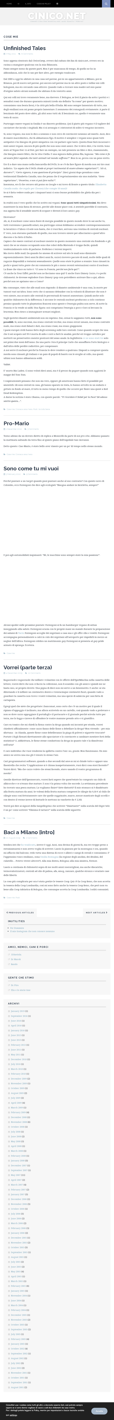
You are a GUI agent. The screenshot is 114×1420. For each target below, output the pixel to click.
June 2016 (16, 1020)
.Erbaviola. (16, 954)
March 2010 (17, 1069)
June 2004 (16, 1300)
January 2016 (18, 1030)
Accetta (99, 1411)
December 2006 (19, 1199)
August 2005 (17, 1257)
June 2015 (16, 1035)
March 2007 (17, 1184)
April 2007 (16, 1179)
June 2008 (16, 1136)
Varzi (21, 632)
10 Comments (34, 673)
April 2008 (16, 1146)
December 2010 (19, 1059)
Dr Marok (16, 959)
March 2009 (17, 1107)
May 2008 (16, 1141)
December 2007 (19, 1165)
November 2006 (19, 1204)
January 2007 (18, 1194)
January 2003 (18, 1343)
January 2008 (18, 1160)
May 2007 (16, 1175)
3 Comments (33, 429)
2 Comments (31, 838)
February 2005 (18, 1286)
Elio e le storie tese (20, 990)
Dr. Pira (15, 985)
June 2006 (16, 1218)
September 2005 (19, 1252)
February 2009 (18, 1112)
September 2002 (19, 1353)
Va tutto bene (44, 409)
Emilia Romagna (49, 856)
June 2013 (16, 1040)
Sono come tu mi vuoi (31, 468)
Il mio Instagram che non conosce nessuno (32, 931)
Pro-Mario (16, 423)
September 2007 (19, 1170)
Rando (14, 964)
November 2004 (19, 1295)
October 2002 (17, 1348)
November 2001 (19, 1372)
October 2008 (17, 1126)
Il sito (28, 4)
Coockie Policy (44, 4)
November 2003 (19, 1319)
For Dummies (17, 928)
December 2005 (19, 1237)
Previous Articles (21, 913)
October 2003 (17, 1324)
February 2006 (18, 1228)
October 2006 (17, 1208)
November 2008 (19, 1122)
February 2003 (18, 1339)
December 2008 (19, 1117)
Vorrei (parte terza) (28, 667)
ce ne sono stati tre (93, 337)
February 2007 (18, 1189)
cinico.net (57, 16)
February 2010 (18, 1073)
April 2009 (16, 1102)
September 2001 (19, 1382)
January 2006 (18, 1233)
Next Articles (96, 913)
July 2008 (15, 1131)
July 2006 (15, 1213)
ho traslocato (28, 844)
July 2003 (15, 1334)
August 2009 (17, 1093)
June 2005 (16, 1266)
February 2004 (18, 1310)
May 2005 (16, 1271)
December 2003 (19, 1315)
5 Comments (32, 474)
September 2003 (19, 1329)
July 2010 (15, 1064)
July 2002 (15, 1363)
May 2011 (16, 1054)
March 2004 (17, 1305)
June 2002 (16, 1368)
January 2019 (18, 1011)
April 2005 (16, 1276)
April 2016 (16, 1025)
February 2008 (18, 1155)
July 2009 (15, 1097)
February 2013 (18, 1044)
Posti (35, 409)
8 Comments (27, 54)
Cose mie (11, 409)
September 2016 (19, 1016)
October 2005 (17, 1247)
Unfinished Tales (25, 48)
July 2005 (15, 1261)
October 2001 (17, 1377)
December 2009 (19, 1078)
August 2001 (17, 1387)
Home (9, 4)
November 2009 (19, 1083)
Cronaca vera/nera (24, 409)
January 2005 (18, 1290)
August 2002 (17, 1358)
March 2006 (17, 1223)
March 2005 (17, 1281)
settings (13, 1415)
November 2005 (19, 1242)
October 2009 (17, 1088)
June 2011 (16, 1049)
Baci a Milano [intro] (29, 832)
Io (18, 4)
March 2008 (17, 1150)
